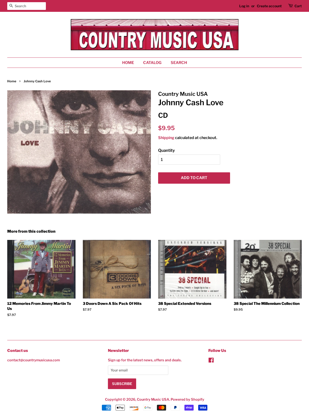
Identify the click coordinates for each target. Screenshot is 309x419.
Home (128, 62)
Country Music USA (153, 399)
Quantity (166, 150)
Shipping (166, 137)
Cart (298, 6)
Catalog (152, 62)
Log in (244, 6)
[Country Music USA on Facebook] (211, 361)
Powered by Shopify (187, 399)
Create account (269, 6)
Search (179, 62)
